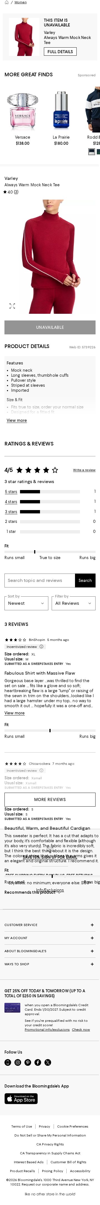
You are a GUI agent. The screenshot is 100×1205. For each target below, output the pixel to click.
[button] (50, 257)
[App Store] (21, 1098)
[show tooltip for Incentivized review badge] (40, 646)
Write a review (84, 470)
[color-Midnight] (91, 152)
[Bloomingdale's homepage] (6, 2)
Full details (60, 51)
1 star (11, 531)
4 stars (11, 501)
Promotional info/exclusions (47, 1030)
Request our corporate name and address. (55, 1184)
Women (20, 2)
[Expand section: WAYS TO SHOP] (50, 964)
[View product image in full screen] (12, 306)
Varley (50, 32)
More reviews (50, 799)
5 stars (11, 491)
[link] (22, 140)
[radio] (91, 151)
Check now (81, 1030)
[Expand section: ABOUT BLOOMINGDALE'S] (50, 951)
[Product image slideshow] (50, 257)
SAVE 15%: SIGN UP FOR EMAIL (50, 857)
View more (17, 420)
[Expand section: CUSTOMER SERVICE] (50, 925)
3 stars (11, 512)
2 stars (11, 521)
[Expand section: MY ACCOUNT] (50, 938)
